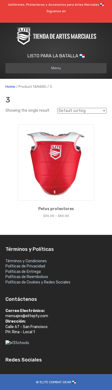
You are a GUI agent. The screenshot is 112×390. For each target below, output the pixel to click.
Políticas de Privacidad (25, 266)
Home (10, 87)
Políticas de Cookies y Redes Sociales (37, 282)
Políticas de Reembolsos (26, 276)
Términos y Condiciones (26, 261)
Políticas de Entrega (23, 271)
